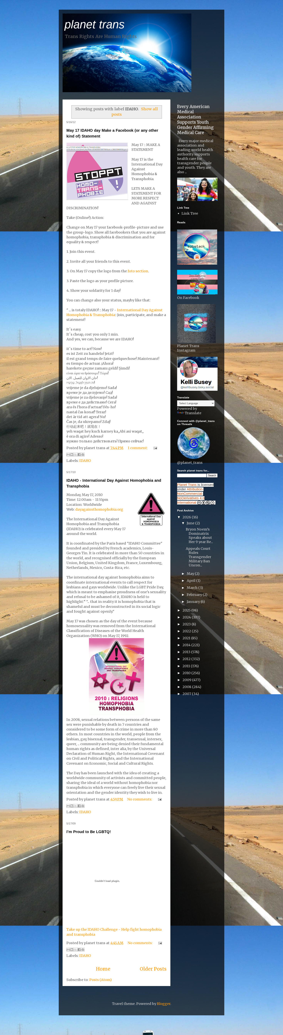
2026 (187, 517)
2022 (187, 631)
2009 (187, 680)
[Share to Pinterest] (83, 454)
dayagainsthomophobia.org (99, 509)
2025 (187, 610)
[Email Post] (154, 448)
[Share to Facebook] (79, 454)
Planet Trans (187, 485)
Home (103, 969)
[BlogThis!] (72, 454)
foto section (138, 271)
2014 (187, 645)
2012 (187, 659)
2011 (187, 666)
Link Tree (190, 213)
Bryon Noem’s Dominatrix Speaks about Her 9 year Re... (199, 535)
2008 (187, 687)
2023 (187, 624)
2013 (187, 652)
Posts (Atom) (100, 980)
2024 (187, 617)
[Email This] (68, 454)
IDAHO (85, 460)
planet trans (94, 24)
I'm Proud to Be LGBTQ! (88, 832)
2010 (187, 673)
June (191, 523)
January (194, 601)
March (192, 587)
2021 (187, 638)
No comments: (140, 799)
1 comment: (138, 448)
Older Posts (153, 969)
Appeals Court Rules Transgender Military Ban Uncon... (198, 556)
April (191, 580)
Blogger (163, 1003)
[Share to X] (75, 454)
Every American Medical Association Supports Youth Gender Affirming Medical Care (195, 119)
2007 (187, 694)
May (191, 573)
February (195, 594)
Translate (193, 413)
